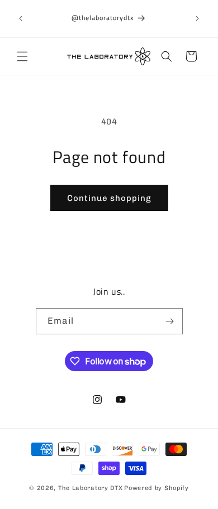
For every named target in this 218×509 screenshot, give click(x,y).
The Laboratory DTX (90, 488)
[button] (22, 56)
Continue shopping (109, 198)
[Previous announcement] (20, 18)
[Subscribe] (170, 321)
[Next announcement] (197, 18)
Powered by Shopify (156, 488)
